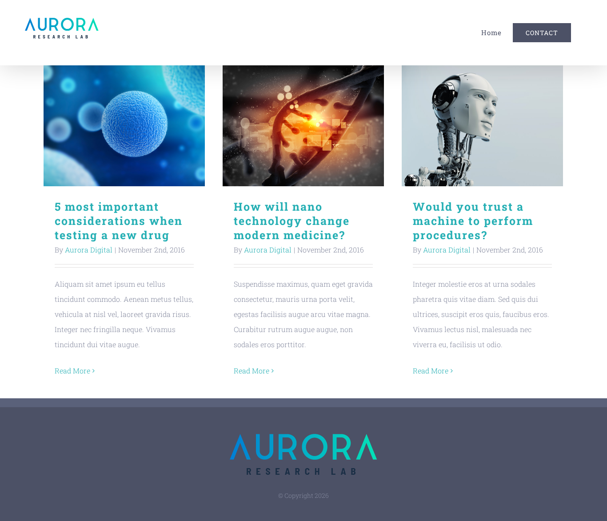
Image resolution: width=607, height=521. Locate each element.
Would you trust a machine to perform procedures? (482, 126)
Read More (72, 370)
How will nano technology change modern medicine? (303, 126)
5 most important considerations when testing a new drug (124, 126)
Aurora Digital (88, 249)
